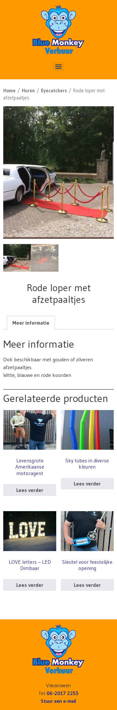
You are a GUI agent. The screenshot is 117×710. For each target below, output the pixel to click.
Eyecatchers (54, 91)
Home (9, 91)
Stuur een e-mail (58, 701)
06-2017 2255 (62, 693)
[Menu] (58, 66)
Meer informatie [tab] (30, 322)
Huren (28, 91)
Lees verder (29, 490)
